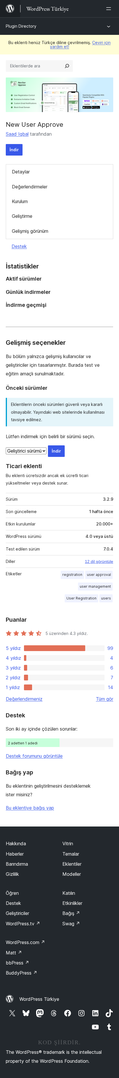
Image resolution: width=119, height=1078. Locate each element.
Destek (19, 246)
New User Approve (34, 124)
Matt (14, 953)
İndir (14, 149)
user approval (99, 574)
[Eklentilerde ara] (67, 66)
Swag (71, 923)
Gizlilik (12, 874)
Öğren (12, 893)
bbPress (17, 963)
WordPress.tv (23, 923)
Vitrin (67, 843)
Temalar (70, 854)
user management (95, 586)
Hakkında (16, 843)
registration (72, 574)
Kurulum (20, 201)
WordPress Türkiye (39, 999)
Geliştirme (22, 216)
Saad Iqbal (17, 134)
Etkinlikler (72, 903)
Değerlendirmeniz (24, 699)
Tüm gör (104, 699)
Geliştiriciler (17, 913)
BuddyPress (21, 973)
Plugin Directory (21, 26)
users (106, 598)
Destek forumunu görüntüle (34, 756)
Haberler (15, 854)
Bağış (71, 913)
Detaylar (21, 172)
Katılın (68, 893)
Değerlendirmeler (29, 187)
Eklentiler (71, 864)
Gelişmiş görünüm (30, 231)
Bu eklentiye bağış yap (30, 808)
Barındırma (17, 864)
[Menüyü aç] (110, 8)
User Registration (81, 598)
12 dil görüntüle (99, 561)
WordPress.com (25, 942)
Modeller (71, 874)
